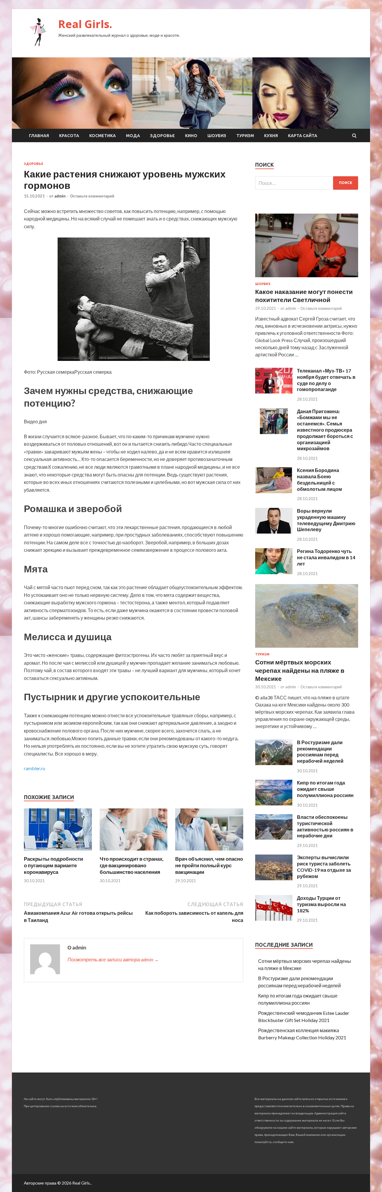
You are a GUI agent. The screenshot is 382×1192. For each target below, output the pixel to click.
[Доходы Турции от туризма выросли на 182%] (273, 919)
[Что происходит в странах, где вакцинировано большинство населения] (134, 852)
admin (60, 196)
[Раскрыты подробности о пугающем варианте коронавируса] (58, 852)
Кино (191, 135)
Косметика (102, 135)
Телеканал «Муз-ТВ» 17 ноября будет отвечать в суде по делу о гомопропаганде (326, 380)
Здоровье (162, 135)
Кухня (271, 135)
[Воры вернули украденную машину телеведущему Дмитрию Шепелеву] (273, 531)
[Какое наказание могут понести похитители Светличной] (306, 278)
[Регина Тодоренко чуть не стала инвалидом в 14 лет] (273, 572)
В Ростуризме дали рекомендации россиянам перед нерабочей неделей (320, 751)
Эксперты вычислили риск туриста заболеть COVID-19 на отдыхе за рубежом (324, 866)
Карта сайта (302, 135)
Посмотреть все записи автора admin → (113, 959)
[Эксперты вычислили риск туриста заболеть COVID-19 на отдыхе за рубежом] (273, 878)
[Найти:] (306, 183)
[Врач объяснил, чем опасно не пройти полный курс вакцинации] (209, 852)
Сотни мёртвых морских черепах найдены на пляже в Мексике (299, 670)
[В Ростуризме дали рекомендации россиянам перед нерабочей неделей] (273, 763)
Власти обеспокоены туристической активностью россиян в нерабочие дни (325, 826)
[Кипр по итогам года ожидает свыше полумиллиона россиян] (273, 803)
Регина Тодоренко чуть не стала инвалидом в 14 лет (326, 557)
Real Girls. (85, 24)
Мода (133, 135)
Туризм (245, 135)
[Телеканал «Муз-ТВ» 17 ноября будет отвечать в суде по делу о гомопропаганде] (273, 391)
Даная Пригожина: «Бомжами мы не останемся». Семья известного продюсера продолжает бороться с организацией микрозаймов (325, 429)
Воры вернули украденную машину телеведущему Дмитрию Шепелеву (326, 520)
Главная (39, 135)
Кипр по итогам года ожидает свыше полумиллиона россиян (325, 789)
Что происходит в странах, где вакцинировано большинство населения (132, 865)
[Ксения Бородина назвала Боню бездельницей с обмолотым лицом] (273, 491)
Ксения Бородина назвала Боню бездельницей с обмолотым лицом (319, 479)
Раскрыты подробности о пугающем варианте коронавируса (53, 865)
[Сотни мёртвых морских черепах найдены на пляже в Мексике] (306, 649)
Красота (69, 135)
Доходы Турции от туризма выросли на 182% (321, 904)
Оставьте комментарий (92, 196)
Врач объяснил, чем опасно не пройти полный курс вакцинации (209, 865)
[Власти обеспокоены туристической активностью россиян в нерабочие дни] (273, 838)
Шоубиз (216, 135)
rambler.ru (34, 768)
